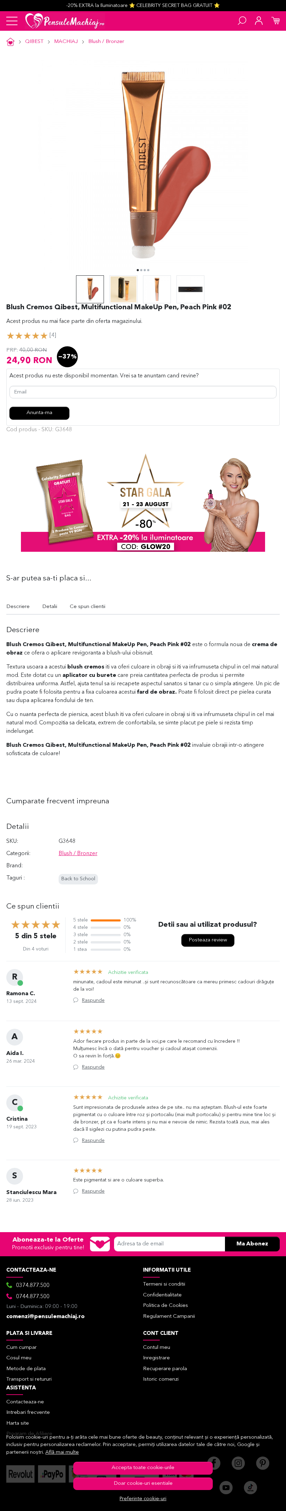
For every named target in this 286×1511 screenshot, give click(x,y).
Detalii (49, 606)
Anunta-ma (39, 412)
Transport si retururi (29, 1379)
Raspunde (93, 1000)
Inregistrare (156, 1358)
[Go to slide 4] (148, 270)
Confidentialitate (162, 1295)
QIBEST (34, 41)
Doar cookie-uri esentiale (143, 1483)
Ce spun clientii (87, 606)
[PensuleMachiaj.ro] (65, 21)
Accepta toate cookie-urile (143, 1467)
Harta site (17, 1423)
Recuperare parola (165, 1369)
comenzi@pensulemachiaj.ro (45, 1317)
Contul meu (156, 1347)
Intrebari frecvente (28, 1412)
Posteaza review (208, 940)
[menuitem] (90, 289)
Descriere (18, 606)
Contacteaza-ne (25, 1402)
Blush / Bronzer (106, 41)
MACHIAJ (66, 41)
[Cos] (275, 21)
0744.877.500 (33, 1297)
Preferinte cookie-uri (143, 1499)
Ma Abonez (252, 1244)
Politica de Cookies (165, 1305)
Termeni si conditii (164, 1284)
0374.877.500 (33, 1285)
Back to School (78, 879)
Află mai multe (62, 1452)
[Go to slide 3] (145, 270)
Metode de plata (26, 1369)
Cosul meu (18, 1358)
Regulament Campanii (169, 1316)
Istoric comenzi (161, 1379)
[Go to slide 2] (141, 270)
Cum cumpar (21, 1347)
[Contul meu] (259, 21)
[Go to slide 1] (138, 270)
